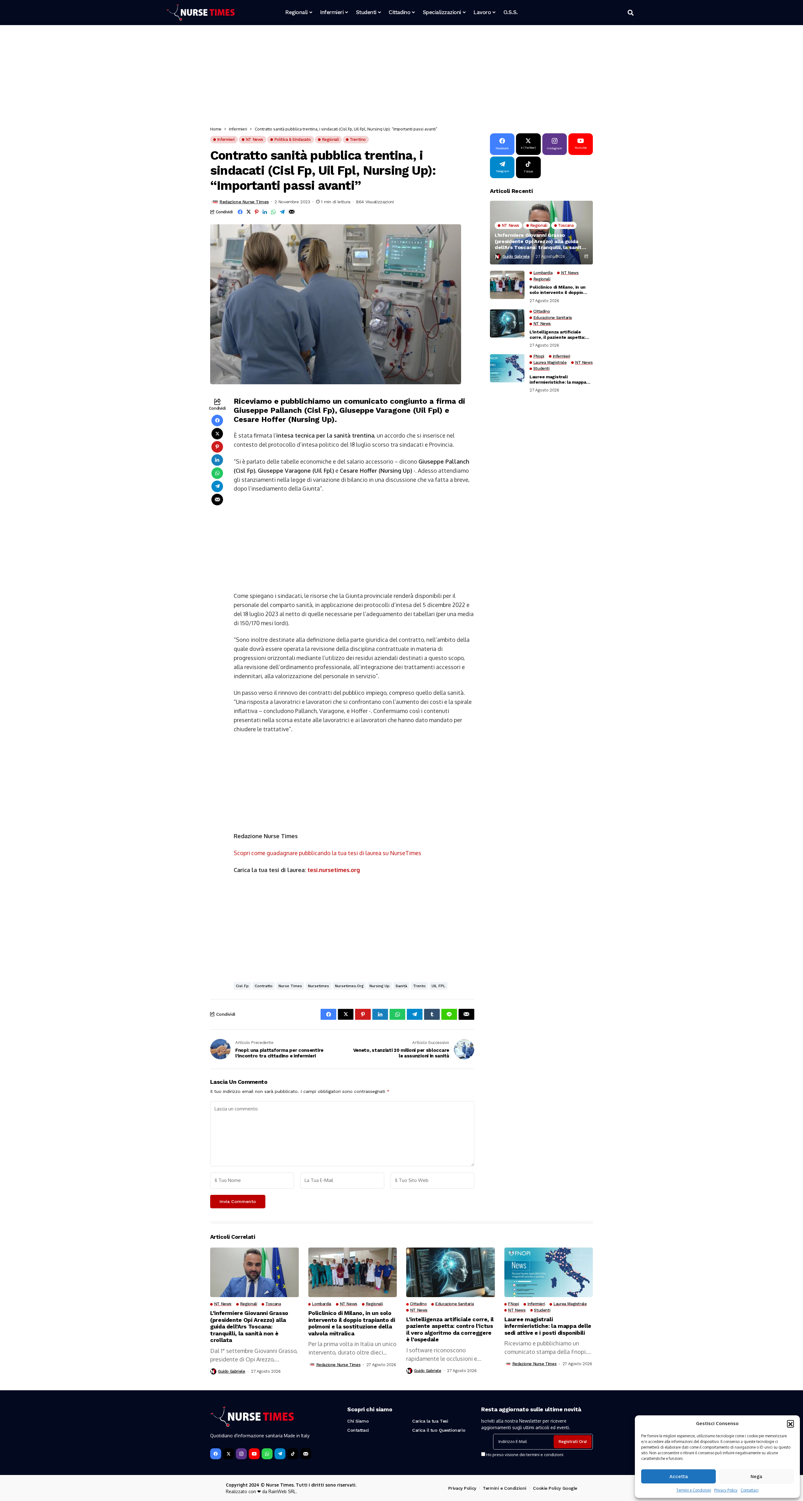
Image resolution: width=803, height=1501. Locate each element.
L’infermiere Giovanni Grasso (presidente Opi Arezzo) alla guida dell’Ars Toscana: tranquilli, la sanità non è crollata (540, 241)
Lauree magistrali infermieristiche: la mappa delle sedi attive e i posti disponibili (557, 379)
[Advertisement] (398, 77)
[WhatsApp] (267, 1453)
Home (215, 128)
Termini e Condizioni (693, 1490)
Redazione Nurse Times (244, 201)
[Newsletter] (305, 1453)
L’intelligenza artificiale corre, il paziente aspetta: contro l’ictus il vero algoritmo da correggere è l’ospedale (557, 334)
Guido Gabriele (516, 256)
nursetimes (318, 986)
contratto (264, 986)
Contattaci (749, 1490)
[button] (790, 1423)
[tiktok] (292, 1453)
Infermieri (238, 128)
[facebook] (215, 1453)
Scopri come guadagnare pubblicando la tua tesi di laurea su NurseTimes (327, 852)
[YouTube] (254, 1453)
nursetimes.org (349, 986)
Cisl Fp (242, 986)
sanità (401, 986)
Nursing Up (380, 986)
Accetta (678, 1476)
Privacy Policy (725, 1490)
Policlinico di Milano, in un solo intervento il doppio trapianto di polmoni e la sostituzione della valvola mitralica (557, 290)
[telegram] (279, 1453)
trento (419, 986)
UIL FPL (438, 986)
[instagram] (241, 1453)
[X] (228, 1453)
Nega (756, 1476)
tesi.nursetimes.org (333, 869)
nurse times (290, 986)
